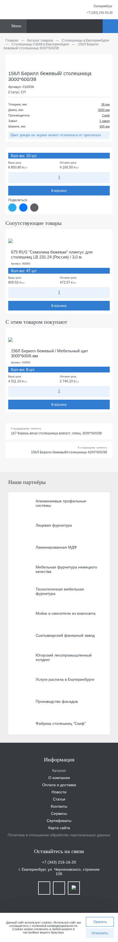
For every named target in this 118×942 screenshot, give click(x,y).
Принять (100, 922)
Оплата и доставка (59, 785)
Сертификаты (59, 820)
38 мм (105, 104)
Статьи (59, 799)
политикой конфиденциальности (54, 925)
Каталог (59, 770)
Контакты (59, 806)
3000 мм (104, 109)
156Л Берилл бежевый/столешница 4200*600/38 (69, 452)
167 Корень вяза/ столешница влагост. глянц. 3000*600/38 (56, 433)
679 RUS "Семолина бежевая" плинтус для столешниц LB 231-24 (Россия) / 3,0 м (51, 254)
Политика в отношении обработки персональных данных (59, 835)
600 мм (105, 126)
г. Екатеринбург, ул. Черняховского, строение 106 (59, 871)
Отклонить (100, 933)
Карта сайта (59, 828)
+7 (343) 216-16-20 (99, 13)
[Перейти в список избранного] (98, 26)
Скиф (106, 115)
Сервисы (59, 813)
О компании (59, 777)
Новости (59, 792)
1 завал (104, 120)
